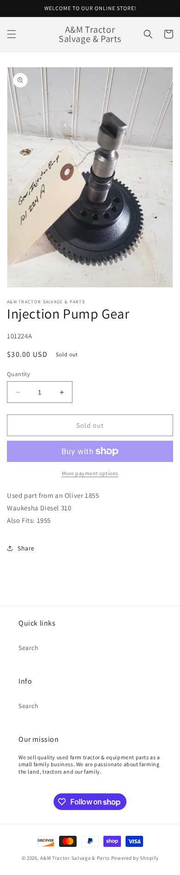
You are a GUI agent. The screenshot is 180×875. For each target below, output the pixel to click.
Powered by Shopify (135, 858)
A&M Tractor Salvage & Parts (75, 858)
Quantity (18, 374)
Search (28, 648)
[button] (11, 34)
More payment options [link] (90, 473)
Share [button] (26, 548)
